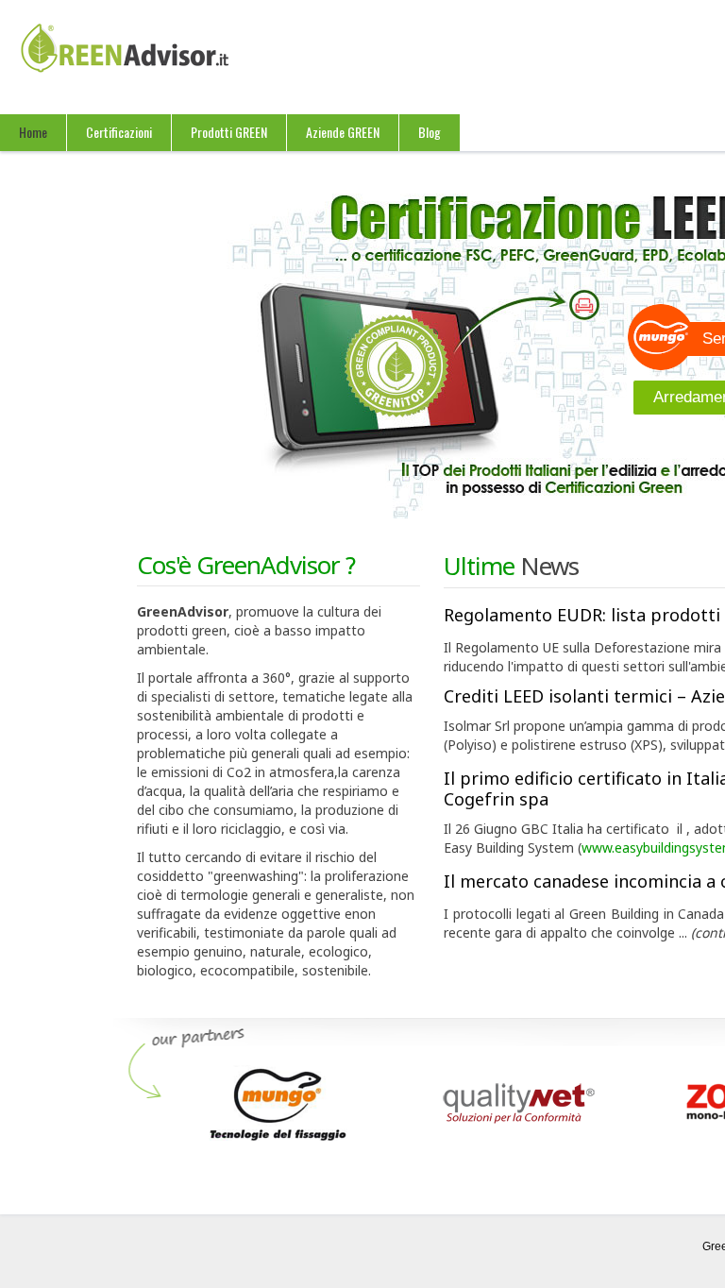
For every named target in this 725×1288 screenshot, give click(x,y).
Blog (429, 132)
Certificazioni (119, 132)
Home (33, 132)
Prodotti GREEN (229, 132)
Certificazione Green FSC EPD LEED (137, 66)
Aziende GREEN (342, 132)
